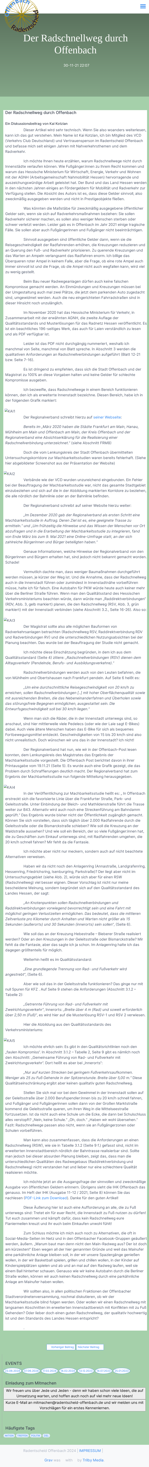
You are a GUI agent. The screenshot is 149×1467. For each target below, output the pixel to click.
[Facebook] (6, 1415)
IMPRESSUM (90, 1450)
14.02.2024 (68, 1370)
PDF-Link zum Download (46, 1198)
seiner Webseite (107, 417)
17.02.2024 (49, 1370)
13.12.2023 (86, 1370)
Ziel (46, 1435)
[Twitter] (15, 1415)
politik (35, 1435)
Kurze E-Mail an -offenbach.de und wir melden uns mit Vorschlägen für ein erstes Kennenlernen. (75, 1405)
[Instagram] (23, 1415)
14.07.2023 (104, 1370)
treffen (22, 1435)
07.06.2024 (31, 1370)
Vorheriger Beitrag (62, 1347)
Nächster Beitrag (89, 1347)
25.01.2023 (122, 1370)
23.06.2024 (12, 1370)
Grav (48, 1460)
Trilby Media (93, 1460)
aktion (9, 1435)
